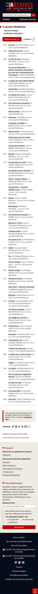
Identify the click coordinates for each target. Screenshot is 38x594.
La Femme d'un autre (16, 95)
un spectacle (12, 522)
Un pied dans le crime (17, 162)
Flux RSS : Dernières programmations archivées (20, 550)
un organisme (12, 520)
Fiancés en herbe (15, 278)
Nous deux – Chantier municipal (21, 287)
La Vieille (12, 368)
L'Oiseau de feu (8, 472)
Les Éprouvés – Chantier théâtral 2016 (18, 188)
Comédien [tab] (28, 39)
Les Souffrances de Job (17, 318)
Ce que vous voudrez (16, 146)
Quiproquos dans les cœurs (19, 137)
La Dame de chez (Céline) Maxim (21, 81)
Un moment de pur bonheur (19, 170)
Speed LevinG (13, 131)
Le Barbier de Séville (16, 123)
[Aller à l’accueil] (19, 11)
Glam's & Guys (14, 111)
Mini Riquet (13, 206)
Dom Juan (12, 117)
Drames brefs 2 (14, 270)
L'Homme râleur (14, 231)
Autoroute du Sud (15, 51)
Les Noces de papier (16, 309)
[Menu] (35, 591)
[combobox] (17, 15)
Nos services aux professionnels (19, 541)
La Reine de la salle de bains (19, 354)
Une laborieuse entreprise (19, 103)
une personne (27, 520)
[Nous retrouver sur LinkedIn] (23, 563)
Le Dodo (11, 301)
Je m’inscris (19, 527)
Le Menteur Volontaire (13, 33)
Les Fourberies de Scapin (18, 214)
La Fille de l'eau (14, 59)
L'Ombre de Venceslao (17, 348)
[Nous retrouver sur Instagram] (19, 563)
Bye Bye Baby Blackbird (11, 475)
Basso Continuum (9, 465)
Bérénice (12, 295)
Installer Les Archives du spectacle (19, 579)
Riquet (11, 198)
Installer (6, 19)
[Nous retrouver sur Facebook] (15, 563)
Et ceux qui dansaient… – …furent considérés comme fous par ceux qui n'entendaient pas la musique (21, 71)
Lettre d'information (19, 545)
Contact (19, 567)
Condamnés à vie (15, 340)
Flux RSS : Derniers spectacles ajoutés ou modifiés (20, 557)
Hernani (11, 45)
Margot (11, 154)
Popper (11, 362)
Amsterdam (13, 89)
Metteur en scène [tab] (11, 39)
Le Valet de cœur (15, 382)
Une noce (12, 399)
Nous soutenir (19, 537)
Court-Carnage (14, 262)
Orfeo (10, 248)
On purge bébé (14, 391)
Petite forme (13, 326)
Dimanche (6, 462)
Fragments (6, 455)
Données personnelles (19, 575)
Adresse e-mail (9, 503)
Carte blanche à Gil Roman (12, 469)
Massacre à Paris (15, 223)
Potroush (12, 334)
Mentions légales (19, 571)
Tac (9, 256)
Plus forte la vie (14, 239)
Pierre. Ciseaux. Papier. (17, 179)
